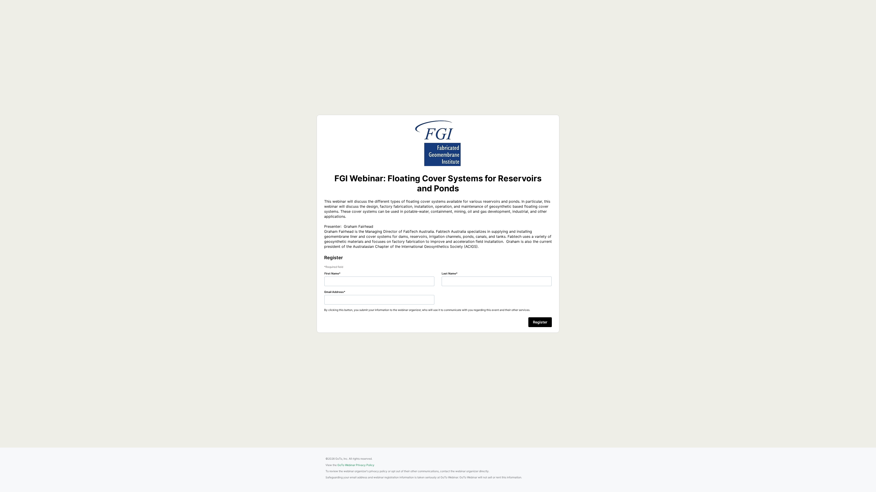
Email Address (334, 292)
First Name (331, 273)
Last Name (449, 273)
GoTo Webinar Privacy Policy (355, 465)
